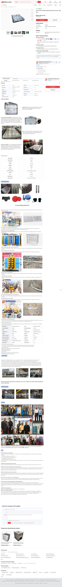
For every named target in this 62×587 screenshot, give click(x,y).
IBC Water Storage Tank (15, 567)
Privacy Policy (45, 583)
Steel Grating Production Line (20, 555)
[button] (40, 80)
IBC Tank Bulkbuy (9, 574)
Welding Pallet (35, 572)
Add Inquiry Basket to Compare (18, 35)
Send (9, 522)
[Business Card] (59, 82)
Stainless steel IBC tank (4, 555)
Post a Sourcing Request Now (29, 522)
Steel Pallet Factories (5, 572)
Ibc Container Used (53, 572)
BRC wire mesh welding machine (6, 557)
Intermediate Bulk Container (6, 567)
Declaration (41, 583)
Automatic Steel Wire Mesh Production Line (22, 557)
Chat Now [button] (55, 20)
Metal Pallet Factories (19, 572)
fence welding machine (49, 557)
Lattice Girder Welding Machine (35, 557)
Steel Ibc (3, 574)
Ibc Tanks (40, 572)
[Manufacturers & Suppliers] (6, 2)
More (2, 576)
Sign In (37, 74)
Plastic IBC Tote (23, 567)
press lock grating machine (35, 555)
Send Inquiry (42, 20)
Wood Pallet (12, 572)
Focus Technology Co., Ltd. (24, 583)
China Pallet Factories (27, 572)
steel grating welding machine (50, 555)
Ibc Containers (46, 572)
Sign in (60, 2)
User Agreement (36, 583)
